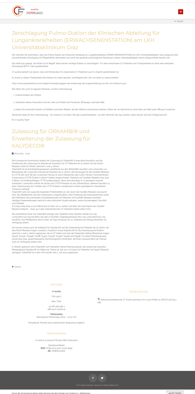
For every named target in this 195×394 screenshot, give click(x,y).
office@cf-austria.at (56, 309)
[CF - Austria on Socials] (93, 378)
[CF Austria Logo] (27, 11)
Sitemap (90, 385)
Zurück (180, 21)
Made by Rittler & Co (111, 385)
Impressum (98, 385)
